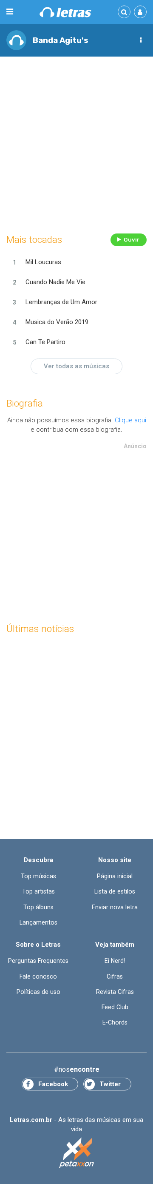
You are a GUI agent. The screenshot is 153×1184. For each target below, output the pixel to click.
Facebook (53, 1084)
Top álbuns (38, 907)
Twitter (110, 1084)
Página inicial (115, 876)
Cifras (115, 976)
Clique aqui (130, 420)
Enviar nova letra (115, 907)
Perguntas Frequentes (38, 960)
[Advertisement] (76, 142)
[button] (141, 40)
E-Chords (115, 1022)
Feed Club (115, 1007)
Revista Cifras (115, 991)
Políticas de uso (38, 991)
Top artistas (38, 891)
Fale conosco (38, 976)
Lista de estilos (114, 891)
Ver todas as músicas (76, 366)
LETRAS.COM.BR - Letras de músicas (65, 12)
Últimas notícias (40, 629)
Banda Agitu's (60, 40)
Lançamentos (38, 922)
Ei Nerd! (115, 960)
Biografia (24, 403)
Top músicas (38, 876)
